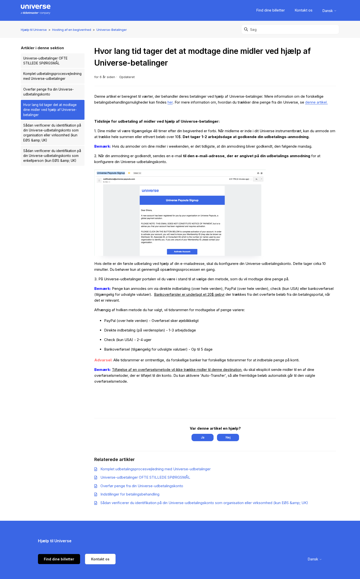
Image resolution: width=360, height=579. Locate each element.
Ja (202, 437)
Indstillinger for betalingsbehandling (129, 494)
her (170, 102)
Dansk (328, 11)
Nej (228, 437)
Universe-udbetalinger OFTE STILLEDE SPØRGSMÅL (45, 60)
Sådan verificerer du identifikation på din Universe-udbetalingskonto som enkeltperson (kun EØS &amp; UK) (52, 156)
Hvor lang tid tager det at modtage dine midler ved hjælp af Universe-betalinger (50, 110)
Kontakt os (303, 10)
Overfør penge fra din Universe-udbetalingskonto (48, 91)
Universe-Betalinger (111, 30)
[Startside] (35, 10)
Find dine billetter (270, 10)
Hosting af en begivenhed (71, 30)
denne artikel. (316, 102)
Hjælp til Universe (34, 30)
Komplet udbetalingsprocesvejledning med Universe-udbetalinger (52, 76)
